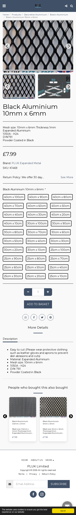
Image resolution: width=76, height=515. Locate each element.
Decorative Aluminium (35, 14)
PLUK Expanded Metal (26, 163)
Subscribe (59, 484)
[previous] (7, 46)
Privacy (33, 474)
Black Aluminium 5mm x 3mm (51, 422)
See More (67, 177)
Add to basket (23, 415)
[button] (4, 5)
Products (16, 14)
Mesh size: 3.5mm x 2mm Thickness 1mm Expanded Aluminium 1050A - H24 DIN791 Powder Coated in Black (22, 433)
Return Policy (49, 474)
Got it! (63, 510)
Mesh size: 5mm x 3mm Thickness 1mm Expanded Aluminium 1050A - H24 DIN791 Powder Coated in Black (53, 433)
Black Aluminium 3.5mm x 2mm (20, 422)
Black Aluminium (59, 14)
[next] (68, 46)
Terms (21, 474)
